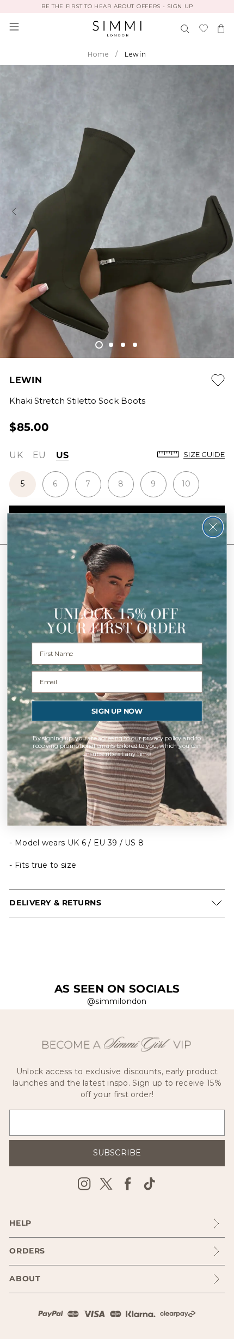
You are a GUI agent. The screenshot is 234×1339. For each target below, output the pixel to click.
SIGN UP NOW (116, 711)
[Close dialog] (213, 527)
